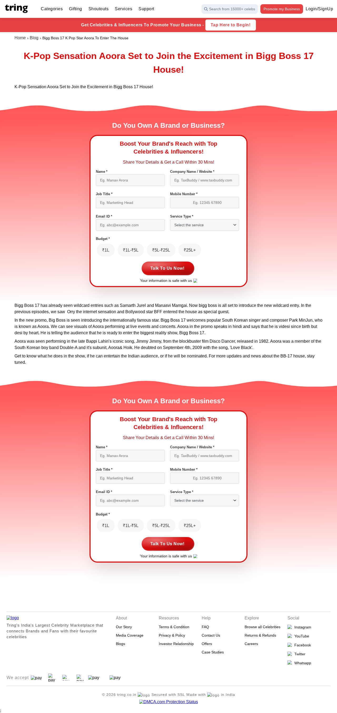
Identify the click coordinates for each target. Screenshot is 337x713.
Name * (101, 172)
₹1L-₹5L (130, 250)
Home (20, 38)
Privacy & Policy (172, 635)
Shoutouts (98, 9)
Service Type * (181, 216)
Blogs (120, 644)
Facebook (301, 645)
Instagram (301, 627)
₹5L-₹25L (161, 250)
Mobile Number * (183, 194)
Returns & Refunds (260, 635)
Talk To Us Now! (167, 268)
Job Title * (104, 194)
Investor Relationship (176, 644)
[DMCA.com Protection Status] (168, 702)
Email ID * (104, 216)
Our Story (124, 627)
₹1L (105, 250)
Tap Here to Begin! (231, 25)
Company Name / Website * (192, 172)
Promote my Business (282, 9)
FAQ (205, 627)
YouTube (300, 636)
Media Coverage (129, 635)
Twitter (298, 654)
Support (146, 9)
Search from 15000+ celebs (232, 9)
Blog (34, 38)
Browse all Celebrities (262, 627)
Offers (207, 644)
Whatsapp (301, 663)
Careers (251, 644)
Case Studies (213, 652)
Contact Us (211, 635)
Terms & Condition (174, 627)
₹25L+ (190, 250)
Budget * (103, 239)
